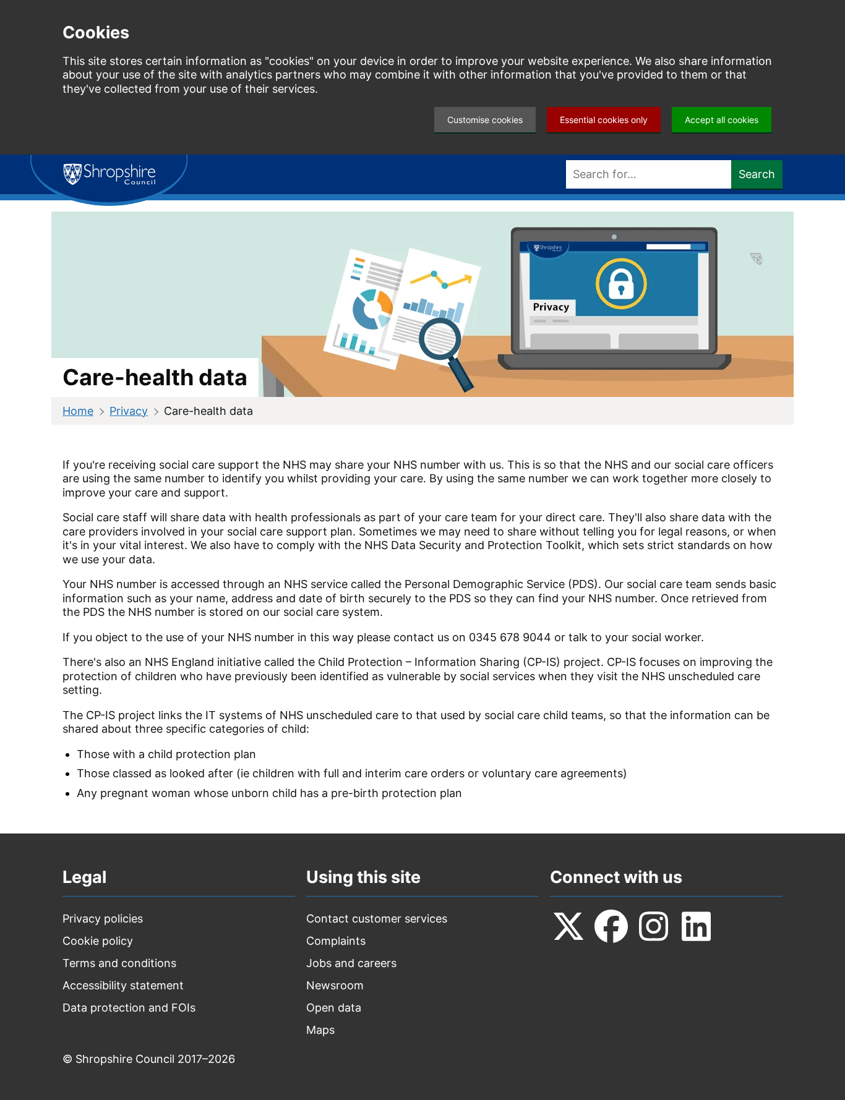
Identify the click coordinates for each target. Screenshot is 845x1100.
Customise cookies (485, 119)
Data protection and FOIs (128, 1007)
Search (757, 174)
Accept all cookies (721, 119)
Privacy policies (102, 918)
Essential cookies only (604, 119)
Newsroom (335, 985)
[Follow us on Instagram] (653, 926)
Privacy (128, 410)
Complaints (336, 940)
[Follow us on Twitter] (568, 926)
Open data (333, 1007)
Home (77, 410)
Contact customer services (376, 918)
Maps (320, 1029)
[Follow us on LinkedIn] (696, 926)
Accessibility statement (123, 985)
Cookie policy (97, 940)
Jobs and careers (351, 963)
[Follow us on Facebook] (611, 926)
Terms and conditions (119, 963)
